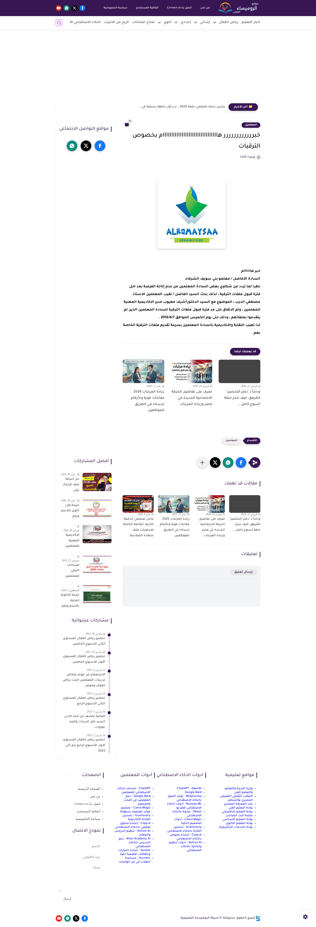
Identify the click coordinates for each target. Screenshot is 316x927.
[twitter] (74, 8)
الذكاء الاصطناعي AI (85, 22)
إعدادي (186, 22)
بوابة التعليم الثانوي (239, 823)
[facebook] (82, 8)
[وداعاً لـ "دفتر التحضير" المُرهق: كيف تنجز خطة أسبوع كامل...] (239, 371)
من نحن (205, 7)
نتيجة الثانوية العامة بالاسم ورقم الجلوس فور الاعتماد (70, 601)
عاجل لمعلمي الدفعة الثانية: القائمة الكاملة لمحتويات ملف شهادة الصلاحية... (138, 527)
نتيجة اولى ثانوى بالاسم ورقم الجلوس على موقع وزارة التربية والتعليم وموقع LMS (70, 511)
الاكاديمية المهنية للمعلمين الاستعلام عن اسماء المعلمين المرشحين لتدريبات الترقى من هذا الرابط (71, 542)
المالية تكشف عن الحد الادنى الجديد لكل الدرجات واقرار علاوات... (84, 722)
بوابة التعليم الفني (240, 808)
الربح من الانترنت (116, 22)
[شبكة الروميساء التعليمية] (238, 8)
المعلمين (251, 124)
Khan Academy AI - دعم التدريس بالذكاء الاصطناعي (134, 842)
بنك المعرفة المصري (238, 804)
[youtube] (58, 8)
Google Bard (193, 792)
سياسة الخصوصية (115, 7)
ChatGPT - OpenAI (189, 788)
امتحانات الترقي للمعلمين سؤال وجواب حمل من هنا (70, 571)
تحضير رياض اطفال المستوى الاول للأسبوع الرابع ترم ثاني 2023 (84, 745)
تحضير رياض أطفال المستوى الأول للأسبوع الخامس (84, 659)
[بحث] (59, 22)
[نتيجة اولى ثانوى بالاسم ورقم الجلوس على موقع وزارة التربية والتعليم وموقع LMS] (97, 508)
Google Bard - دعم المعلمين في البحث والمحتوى (137, 800)
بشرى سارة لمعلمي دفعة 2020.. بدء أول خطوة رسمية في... (181, 107)
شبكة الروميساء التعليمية (200, 918)
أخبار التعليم (251, 22)
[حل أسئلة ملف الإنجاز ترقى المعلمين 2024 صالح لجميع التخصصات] (97, 482)
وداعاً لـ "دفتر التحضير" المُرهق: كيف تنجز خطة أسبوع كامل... (242, 398)
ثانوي (168, 22)
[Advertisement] (158, 68)
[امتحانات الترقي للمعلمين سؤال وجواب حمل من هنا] (97, 564)
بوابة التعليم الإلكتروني (237, 811)
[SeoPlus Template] (257, 918)
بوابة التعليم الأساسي (237, 819)
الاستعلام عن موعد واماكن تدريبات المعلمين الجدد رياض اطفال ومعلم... (84, 680)
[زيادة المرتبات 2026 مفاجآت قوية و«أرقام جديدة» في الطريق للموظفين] (143, 371)
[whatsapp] (66, 8)
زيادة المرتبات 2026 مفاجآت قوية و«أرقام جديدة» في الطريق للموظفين (147, 401)
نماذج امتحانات (143, 22)
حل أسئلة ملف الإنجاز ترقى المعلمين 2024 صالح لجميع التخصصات (71, 485)
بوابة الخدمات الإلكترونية (236, 827)
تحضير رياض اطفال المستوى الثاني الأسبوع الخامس (84, 641)
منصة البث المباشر (239, 815)
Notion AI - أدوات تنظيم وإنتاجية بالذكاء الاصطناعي (185, 846)
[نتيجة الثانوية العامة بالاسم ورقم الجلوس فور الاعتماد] (97, 594)
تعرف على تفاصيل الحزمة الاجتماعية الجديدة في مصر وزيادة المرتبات (192, 398)
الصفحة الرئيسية (89, 788)
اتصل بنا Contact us (179, 7)
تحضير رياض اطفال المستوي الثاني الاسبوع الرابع (84, 701)
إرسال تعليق (243, 572)
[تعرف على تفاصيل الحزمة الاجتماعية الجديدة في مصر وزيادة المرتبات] (191, 371)
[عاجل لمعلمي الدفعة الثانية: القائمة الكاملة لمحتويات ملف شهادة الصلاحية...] (138, 504)
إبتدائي (205, 22)
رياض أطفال (228, 22)
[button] (241, 462)
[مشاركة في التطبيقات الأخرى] (202, 462)
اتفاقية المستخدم (147, 7)
